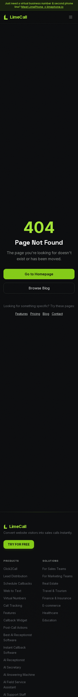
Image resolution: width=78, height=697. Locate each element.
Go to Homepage (39, 274)
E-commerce (51, 605)
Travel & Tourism (54, 591)
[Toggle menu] (71, 17)
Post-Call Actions (15, 627)
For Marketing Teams (57, 576)
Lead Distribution (15, 576)
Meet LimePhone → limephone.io (42, 6)
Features (21, 314)
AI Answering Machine (19, 674)
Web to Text (12, 591)
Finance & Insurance (56, 598)
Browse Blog (39, 288)
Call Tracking (12, 605)
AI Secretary (12, 667)
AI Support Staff (14, 694)
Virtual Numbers (14, 598)
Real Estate (50, 583)
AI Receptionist (14, 660)
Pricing (35, 314)
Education (49, 620)
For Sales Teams (54, 569)
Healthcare (50, 613)
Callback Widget (15, 620)
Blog (46, 314)
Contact (57, 314)
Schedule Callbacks (17, 583)
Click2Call (10, 569)
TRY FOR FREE (19, 544)
